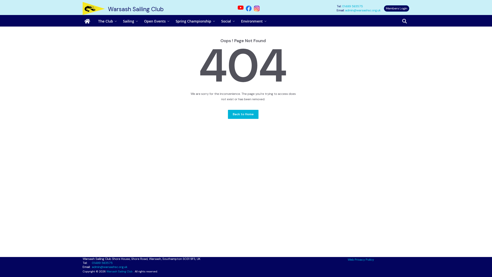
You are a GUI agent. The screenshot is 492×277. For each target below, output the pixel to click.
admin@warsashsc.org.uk (363, 10)
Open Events (155, 21)
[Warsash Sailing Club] (87, 21)
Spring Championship (193, 21)
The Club (105, 21)
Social (226, 21)
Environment (252, 21)
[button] (115, 21)
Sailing (128, 21)
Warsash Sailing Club (136, 9)
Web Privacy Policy (361, 260)
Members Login (396, 8)
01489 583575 (352, 6)
